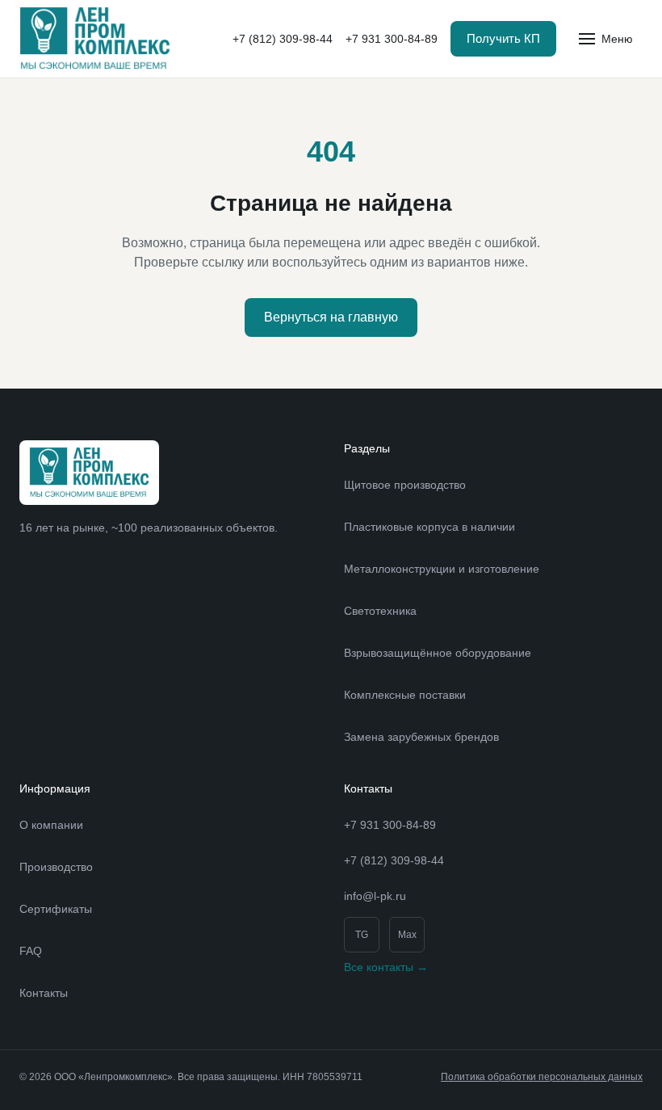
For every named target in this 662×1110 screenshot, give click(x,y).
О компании (51, 824)
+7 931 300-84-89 (392, 38)
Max (407, 934)
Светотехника (380, 610)
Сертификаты (55, 908)
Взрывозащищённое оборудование (437, 652)
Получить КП (503, 38)
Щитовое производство (405, 484)
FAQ (30, 950)
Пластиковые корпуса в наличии (429, 526)
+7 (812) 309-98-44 (283, 38)
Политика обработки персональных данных (542, 1077)
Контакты (43, 992)
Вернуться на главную (331, 317)
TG (361, 934)
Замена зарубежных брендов (421, 736)
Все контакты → (386, 967)
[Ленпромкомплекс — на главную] (94, 38)
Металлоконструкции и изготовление (441, 568)
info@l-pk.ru (375, 895)
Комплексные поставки (405, 694)
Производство (56, 866)
